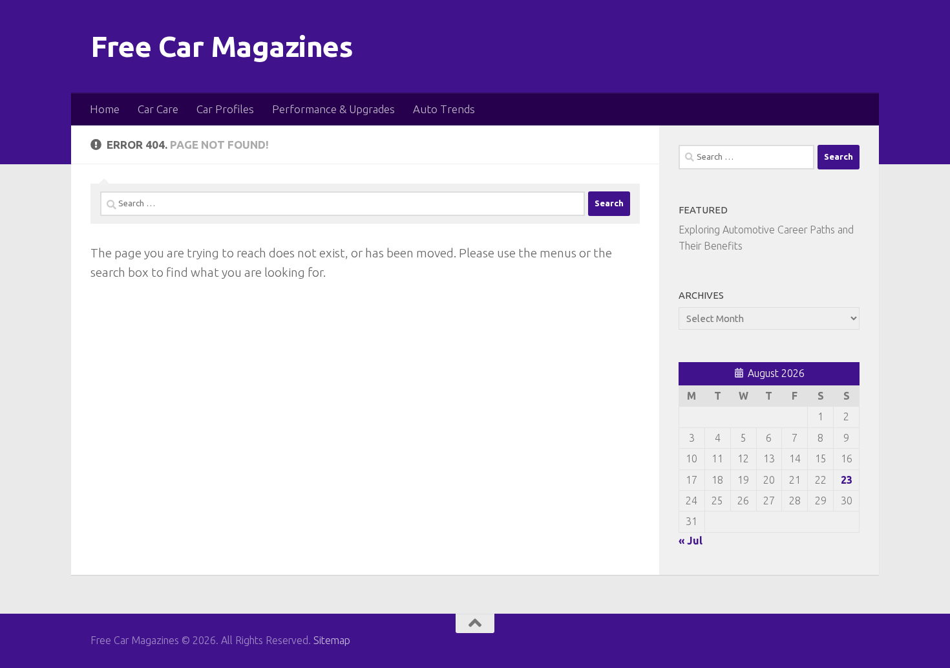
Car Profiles (225, 109)
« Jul (690, 540)
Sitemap (331, 640)
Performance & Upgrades (333, 109)
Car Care (158, 109)
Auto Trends (444, 109)
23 (846, 480)
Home (105, 109)
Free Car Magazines (221, 46)
